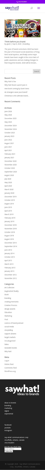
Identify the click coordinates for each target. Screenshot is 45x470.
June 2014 (8, 250)
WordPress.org (10, 371)
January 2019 (9, 221)
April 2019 (8, 211)
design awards (9, 309)
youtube (7, 428)
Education (8, 312)
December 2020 (10, 161)
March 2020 (8, 189)
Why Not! (7, 351)
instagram (8, 430)
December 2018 (10, 225)
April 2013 (8, 260)
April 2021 (8, 150)
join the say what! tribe (12, 447)
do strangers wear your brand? (15, 92)
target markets (10, 337)
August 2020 (9, 175)
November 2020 (10, 165)
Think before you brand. (15, 41)
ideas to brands (10, 403)
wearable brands (10, 348)
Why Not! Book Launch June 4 (15, 85)
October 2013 (9, 257)
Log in (6, 361)
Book (6, 294)
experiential (8, 414)
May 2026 (8, 115)
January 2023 (9, 136)
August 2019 (9, 204)
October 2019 (9, 200)
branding (26, 44)
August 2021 (9, 143)
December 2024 (10, 125)
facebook (8, 425)
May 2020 (8, 182)
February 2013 (9, 268)
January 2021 (9, 157)
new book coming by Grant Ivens (16, 88)
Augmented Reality (11, 291)
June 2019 (8, 207)
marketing (8, 408)
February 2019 (9, 218)
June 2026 (8, 111)
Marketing (8, 316)
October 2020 (9, 168)
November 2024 (10, 129)
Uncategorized (9, 341)
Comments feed (10, 368)
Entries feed (8, 364)
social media (9, 326)
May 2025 (8, 122)
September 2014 (10, 246)
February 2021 (9, 154)
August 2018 (9, 235)
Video (6, 344)
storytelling (8, 330)
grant (9, 44)
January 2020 (9, 193)
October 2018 (9, 232)
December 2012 (10, 275)
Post (6, 319)
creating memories (11, 302)
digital (6, 411)
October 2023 (9, 132)
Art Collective (9, 287)
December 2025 (10, 118)
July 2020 (7, 179)
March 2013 (8, 264)
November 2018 (10, 228)
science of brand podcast (13, 323)
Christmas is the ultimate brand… (16, 96)
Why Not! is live (10, 81)
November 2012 (10, 278)
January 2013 (9, 271)
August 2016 (9, 239)
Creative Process (10, 305)
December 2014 (10, 243)
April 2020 (8, 186)
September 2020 (10, 172)
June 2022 (8, 140)
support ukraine (10, 334)
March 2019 (8, 214)
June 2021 (8, 147)
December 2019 (10, 196)
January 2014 (9, 253)
